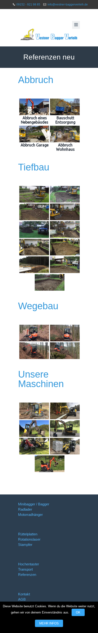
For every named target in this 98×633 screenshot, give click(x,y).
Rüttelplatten (27, 534)
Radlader (25, 509)
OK (78, 612)
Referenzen (27, 575)
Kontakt (24, 594)
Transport (25, 569)
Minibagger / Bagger (33, 504)
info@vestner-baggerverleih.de (68, 4)
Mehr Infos (49, 623)
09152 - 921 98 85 (28, 4)
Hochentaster (28, 564)
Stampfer (25, 545)
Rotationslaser (29, 539)
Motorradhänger (30, 515)
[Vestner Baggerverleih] (49, 34)
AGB (22, 599)
